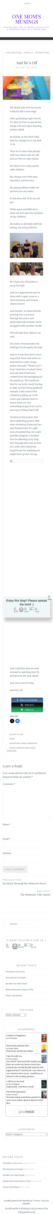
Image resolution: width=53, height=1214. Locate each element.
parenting (42, 52)
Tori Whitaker (12, 1038)
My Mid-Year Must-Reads (16, 984)
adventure (14, 52)
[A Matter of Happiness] (44, 1041)
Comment (9, 784)
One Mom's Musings (26, 19)
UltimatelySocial (26, 1212)
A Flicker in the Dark (15, 1081)
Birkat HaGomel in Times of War (19, 990)
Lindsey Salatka (13, 1048)
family (28, 52)
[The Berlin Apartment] (44, 1098)
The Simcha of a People (16, 978)
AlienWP (26, 1204)
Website (7, 853)
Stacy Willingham (14, 1084)
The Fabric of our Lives (15, 972)
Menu (27, 3)
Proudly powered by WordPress (18, 1201)
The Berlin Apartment (16, 1092)
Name (7, 824)
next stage (30, 748)
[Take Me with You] (44, 1062)
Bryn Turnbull (12, 1095)
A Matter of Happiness (16, 1035)
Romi (12, 739)
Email (7, 838)
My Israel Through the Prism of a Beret (24, 882)
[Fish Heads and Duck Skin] (44, 1052)
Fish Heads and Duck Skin (17, 1046)
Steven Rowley (13, 1059)
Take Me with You (14, 1056)
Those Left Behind (14, 996)
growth (20, 748)
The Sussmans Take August (35, 893)
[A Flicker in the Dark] (44, 1087)
